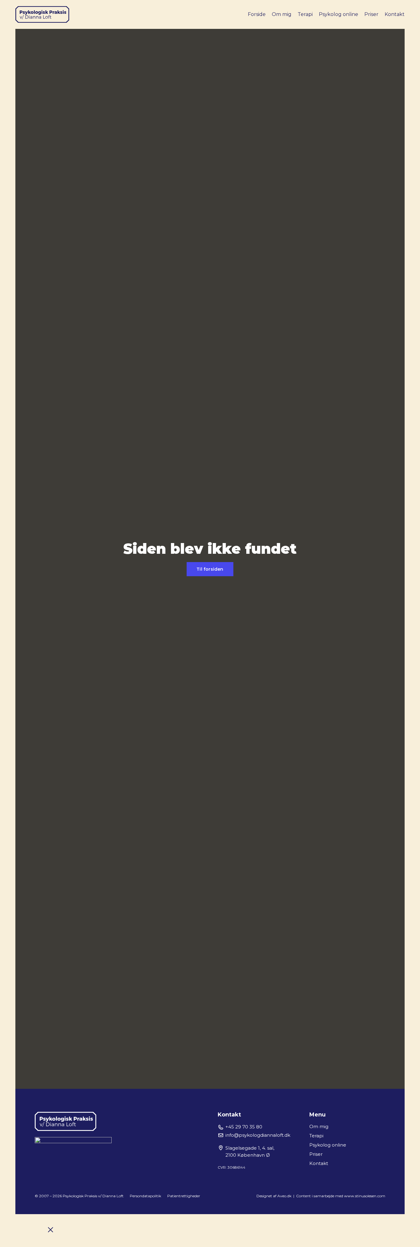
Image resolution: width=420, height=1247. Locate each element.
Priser (371, 14)
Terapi (305, 14)
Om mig (281, 14)
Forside (257, 14)
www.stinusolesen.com (364, 1196)
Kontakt (395, 14)
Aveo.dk (285, 1196)
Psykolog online (338, 14)
